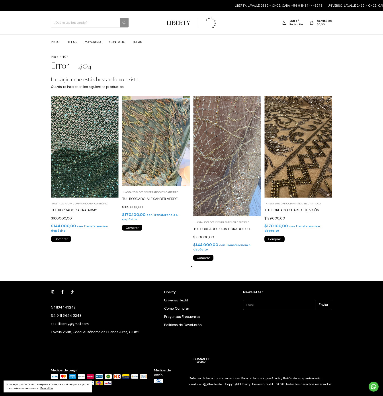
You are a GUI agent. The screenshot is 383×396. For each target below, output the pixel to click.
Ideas (137, 42)
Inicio (55, 42)
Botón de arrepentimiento (302, 378)
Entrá (293, 21)
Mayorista (93, 42)
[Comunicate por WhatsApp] (374, 387)
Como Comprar (176, 308)
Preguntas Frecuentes (182, 316)
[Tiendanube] (206, 385)
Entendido (46, 388)
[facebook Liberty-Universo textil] (62, 292)
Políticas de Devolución (183, 324)
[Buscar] (124, 22)
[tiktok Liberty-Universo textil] (72, 292)
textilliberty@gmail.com (70, 323)
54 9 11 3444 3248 (66, 315)
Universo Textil (176, 300)
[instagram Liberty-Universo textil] (53, 292)
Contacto (117, 42)
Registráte (296, 24)
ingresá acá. (271, 378)
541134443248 (63, 307)
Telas (72, 42)
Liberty (170, 292)
